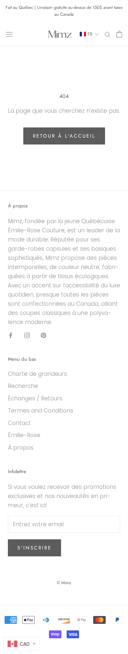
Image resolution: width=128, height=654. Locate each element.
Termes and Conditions (40, 410)
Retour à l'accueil (64, 136)
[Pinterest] (43, 334)
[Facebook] (10, 334)
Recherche (23, 386)
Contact (19, 423)
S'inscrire (34, 547)
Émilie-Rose (24, 435)
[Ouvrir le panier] (119, 34)
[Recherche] (108, 34)
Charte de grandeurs (37, 374)
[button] (86, 34)
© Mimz (64, 583)
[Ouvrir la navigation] (9, 34)
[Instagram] (27, 334)
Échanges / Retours (35, 398)
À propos (20, 448)
